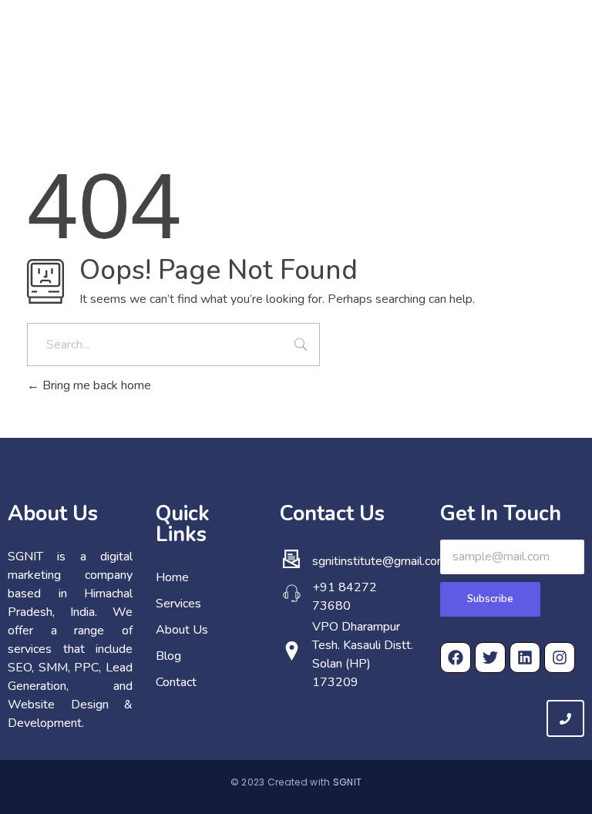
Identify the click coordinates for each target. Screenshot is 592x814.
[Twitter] (490, 657)
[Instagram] (559, 657)
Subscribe (490, 599)
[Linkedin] (525, 657)
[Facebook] (455, 657)
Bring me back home (95, 385)
